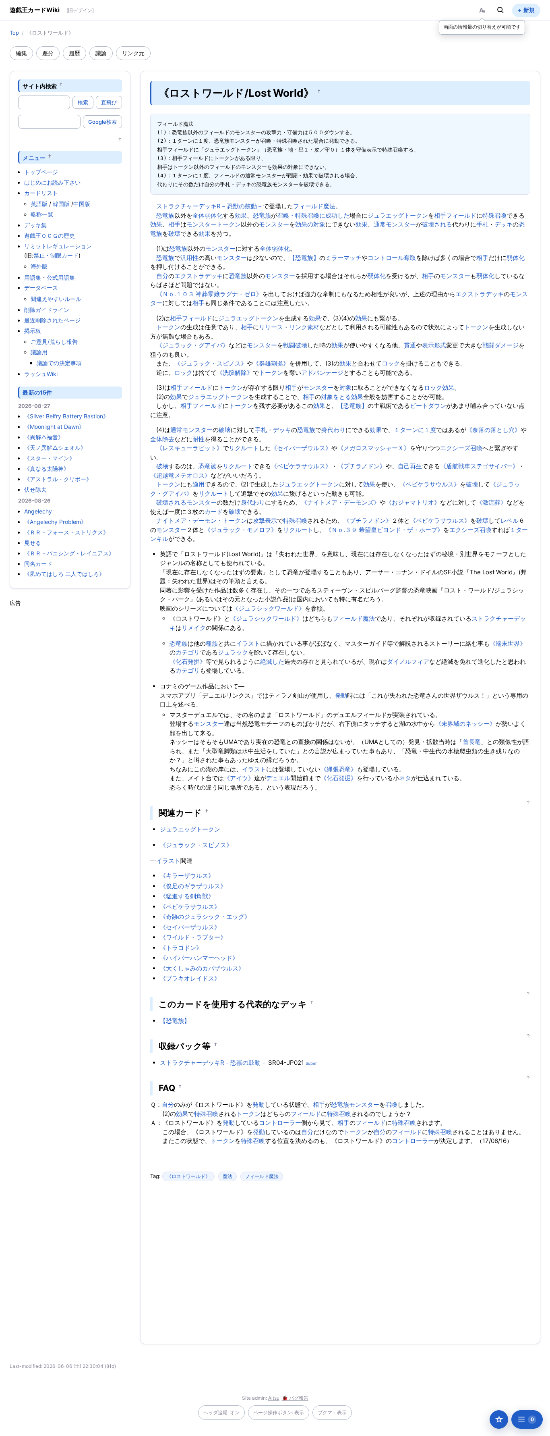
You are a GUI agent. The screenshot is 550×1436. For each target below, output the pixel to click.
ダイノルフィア (408, 661)
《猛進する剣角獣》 (187, 896)
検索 (83, 102)
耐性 (198, 439)
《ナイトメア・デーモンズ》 (340, 502)
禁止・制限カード (56, 255)
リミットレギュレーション (58, 246)
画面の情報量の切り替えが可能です (482, 27)
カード (214, 511)
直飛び (109, 102)
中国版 (81, 203)
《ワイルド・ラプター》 (193, 937)
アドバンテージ (322, 372)
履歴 (74, 53)
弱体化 (516, 258)
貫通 (410, 345)
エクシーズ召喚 (461, 448)
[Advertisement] (70, 728)
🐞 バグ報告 (295, 1398)
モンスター (274, 224)
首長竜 (472, 742)
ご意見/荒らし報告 (54, 341)
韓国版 (61, 203)
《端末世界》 (508, 643)
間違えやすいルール (56, 298)
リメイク (194, 628)
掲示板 (32, 330)
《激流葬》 (491, 502)
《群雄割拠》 (271, 363)
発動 (341, 695)
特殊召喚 (494, 215)
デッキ (503, 224)
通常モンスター (395, 224)
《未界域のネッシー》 (465, 723)
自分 (162, 276)
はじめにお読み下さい (52, 182)
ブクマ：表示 (332, 1412)
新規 (529, 9)
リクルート (244, 448)
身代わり (333, 430)
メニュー (34, 157)
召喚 (391, 1104)
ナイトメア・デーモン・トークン (201, 520)
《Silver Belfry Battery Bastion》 (66, 416)
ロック (391, 363)
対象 (345, 387)
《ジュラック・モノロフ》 (241, 530)
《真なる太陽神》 (46, 468)
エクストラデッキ (198, 276)
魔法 (227, 1176)
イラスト (248, 643)
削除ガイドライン (46, 309)
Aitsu (273, 1398)
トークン (168, 327)
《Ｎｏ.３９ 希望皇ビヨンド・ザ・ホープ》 (384, 530)
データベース (41, 287)
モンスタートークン (213, 224)
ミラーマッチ (343, 258)
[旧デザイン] (80, 10)
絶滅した (272, 661)
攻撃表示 (265, 520)
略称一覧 (42, 214)
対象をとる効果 (342, 397)
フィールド (461, 215)
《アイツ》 (239, 778)
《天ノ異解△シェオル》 (55, 447)
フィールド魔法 (314, 206)
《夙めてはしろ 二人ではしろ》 (64, 573)
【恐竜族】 (304, 258)
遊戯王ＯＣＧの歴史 (49, 235)
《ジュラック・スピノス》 (210, 363)
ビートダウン (428, 405)
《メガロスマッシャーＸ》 (373, 448)
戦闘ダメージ (500, 345)
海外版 (39, 266)
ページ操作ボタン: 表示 (278, 1412)
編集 (21, 53)
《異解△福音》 (44, 437)
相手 (440, 215)
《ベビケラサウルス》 (301, 466)
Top (14, 32)
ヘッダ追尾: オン (221, 1412)
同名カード (38, 563)
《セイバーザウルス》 (301, 448)
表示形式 (434, 345)
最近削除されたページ (52, 320)
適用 (198, 484)
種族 (212, 643)
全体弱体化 (207, 215)
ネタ (405, 778)
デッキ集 (35, 225)
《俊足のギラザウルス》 (193, 886)
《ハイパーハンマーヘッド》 (199, 958)
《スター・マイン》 (49, 458)
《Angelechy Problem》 (55, 521)
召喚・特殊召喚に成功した (313, 215)
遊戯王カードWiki (35, 10)
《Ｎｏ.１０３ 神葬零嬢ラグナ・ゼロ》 (209, 294)
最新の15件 (37, 392)
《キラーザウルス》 (187, 875)
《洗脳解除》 (235, 372)
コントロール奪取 (392, 258)
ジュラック (233, 652)
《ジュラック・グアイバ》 (192, 345)
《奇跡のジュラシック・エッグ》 (205, 917)
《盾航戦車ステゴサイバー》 (479, 466)
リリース (271, 327)
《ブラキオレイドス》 (190, 978)
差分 (48, 53)
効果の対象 (310, 224)
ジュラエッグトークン (398, 215)
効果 (241, 215)
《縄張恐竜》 (338, 769)
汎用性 (189, 258)
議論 (101, 53)
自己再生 (410, 466)
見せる (32, 542)
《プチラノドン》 (361, 466)
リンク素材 (304, 327)
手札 (482, 224)
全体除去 (162, 439)
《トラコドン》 (181, 948)
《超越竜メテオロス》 (180, 475)
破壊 (174, 233)
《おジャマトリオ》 (413, 502)
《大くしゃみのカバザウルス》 (202, 968)
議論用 (39, 352)
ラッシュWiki (41, 373)
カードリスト (41, 192)
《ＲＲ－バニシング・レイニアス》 (69, 553)
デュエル (278, 778)
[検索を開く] (500, 10)
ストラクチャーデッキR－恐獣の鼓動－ (209, 206)
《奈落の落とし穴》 (493, 430)
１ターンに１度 (415, 430)
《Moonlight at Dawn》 (54, 426)
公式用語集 (61, 277)
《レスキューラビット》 (189, 448)
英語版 (39, 203)
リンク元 (133, 53)
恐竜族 (165, 215)
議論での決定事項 (59, 363)
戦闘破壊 (295, 345)
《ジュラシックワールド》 (268, 608)
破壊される (437, 224)
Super (311, 1063)
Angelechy (38, 511)
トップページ (41, 171)
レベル (509, 520)
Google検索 (102, 121)
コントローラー (280, 1122)
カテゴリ (188, 652)
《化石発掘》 (188, 661)
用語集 (32, 277)
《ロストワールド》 (188, 1176)
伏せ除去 (35, 489)
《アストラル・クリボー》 (58, 479)
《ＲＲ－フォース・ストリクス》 (66, 532)
